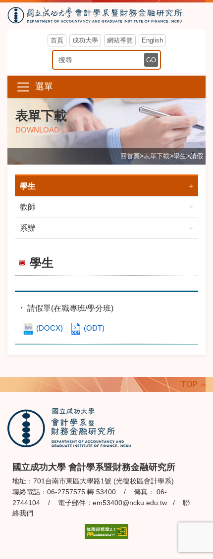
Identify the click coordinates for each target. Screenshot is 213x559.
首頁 (57, 40)
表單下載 (156, 156)
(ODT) (94, 328)
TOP (189, 384)
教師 (28, 207)
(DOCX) (49, 328)
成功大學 (85, 40)
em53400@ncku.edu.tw (130, 503)
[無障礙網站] (106, 531)
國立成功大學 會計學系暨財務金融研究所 (106, 16)
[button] (106, 87)
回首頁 (130, 156)
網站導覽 (120, 40)
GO (151, 60)
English (152, 40)
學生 (179, 156)
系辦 (28, 228)
